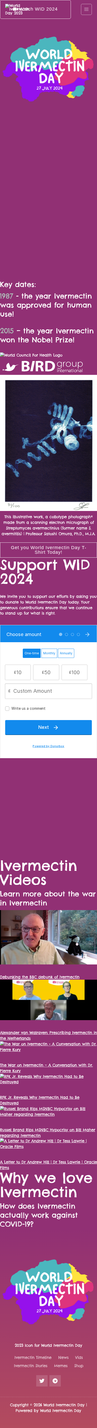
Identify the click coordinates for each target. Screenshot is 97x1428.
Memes (61, 1365)
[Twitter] (42, 1380)
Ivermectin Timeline (32, 1357)
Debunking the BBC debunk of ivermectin (39, 977)
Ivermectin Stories (30, 1365)
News (63, 1357)
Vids (79, 1357)
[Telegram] (55, 1380)
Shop (78, 1365)
